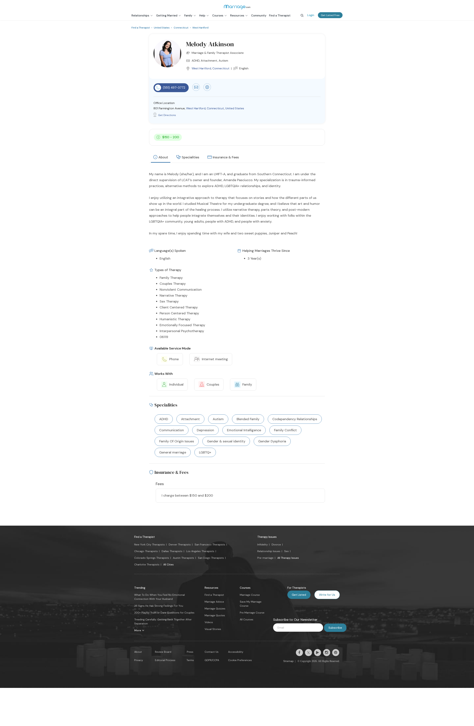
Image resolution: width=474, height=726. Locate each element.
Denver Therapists (180, 544)
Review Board (163, 651)
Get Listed (299, 595)
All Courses (246, 619)
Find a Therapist (144, 537)
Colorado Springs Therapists (151, 557)
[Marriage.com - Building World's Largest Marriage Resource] (237, 7)
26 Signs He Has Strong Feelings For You (158, 605)
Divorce (276, 544)
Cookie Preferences (240, 660)
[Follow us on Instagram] (326, 652)
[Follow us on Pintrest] (335, 652)
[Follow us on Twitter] (308, 652)
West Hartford (201, 68)
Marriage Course (250, 594)
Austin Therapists (183, 557)
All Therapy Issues (288, 557)
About (163, 157)
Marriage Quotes (215, 615)
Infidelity (262, 544)
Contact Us (211, 651)
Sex (286, 551)
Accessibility (235, 651)
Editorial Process (165, 660)
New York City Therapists (149, 544)
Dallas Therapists (172, 551)
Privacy (138, 660)
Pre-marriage (265, 557)
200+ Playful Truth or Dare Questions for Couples (164, 612)
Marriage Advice (214, 601)
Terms (190, 660)
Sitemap (288, 661)
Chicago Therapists (146, 551)
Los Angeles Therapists (200, 551)
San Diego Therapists (211, 557)
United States (234, 108)
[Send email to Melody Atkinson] (196, 90)
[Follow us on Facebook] (299, 652)
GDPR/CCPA (212, 660)
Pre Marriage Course (252, 612)
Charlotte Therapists (146, 564)
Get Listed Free (330, 15)
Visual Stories (213, 629)
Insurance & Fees (226, 157)
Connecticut (220, 68)
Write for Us (327, 595)
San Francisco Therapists (210, 544)
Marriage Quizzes (215, 608)
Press (190, 651)
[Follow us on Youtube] (317, 652)
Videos (209, 622)
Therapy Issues (267, 537)
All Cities (168, 564)
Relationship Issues (268, 551)
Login (310, 15)
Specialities (190, 157)
